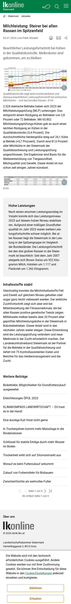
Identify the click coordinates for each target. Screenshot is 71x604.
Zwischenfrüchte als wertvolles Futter (27, 481)
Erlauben (35, 598)
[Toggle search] (57, 6)
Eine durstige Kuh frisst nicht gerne (25, 420)
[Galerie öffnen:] (35, 78)
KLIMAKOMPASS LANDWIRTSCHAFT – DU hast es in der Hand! (34, 409)
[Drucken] (51, 38)
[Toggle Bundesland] (46, 6)
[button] (66, 5)
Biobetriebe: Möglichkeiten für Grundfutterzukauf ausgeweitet (34, 387)
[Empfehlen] (58, 38)
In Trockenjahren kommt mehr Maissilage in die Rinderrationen (33, 431)
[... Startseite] (13, 6)
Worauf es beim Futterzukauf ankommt (28, 464)
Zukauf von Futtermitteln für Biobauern (28, 472)
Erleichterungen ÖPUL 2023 (20, 398)
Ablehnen (35, 588)
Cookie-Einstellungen (38, 573)
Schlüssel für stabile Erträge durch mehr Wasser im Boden (33, 444)
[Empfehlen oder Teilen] (66, 38)
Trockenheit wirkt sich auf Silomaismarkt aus (32, 455)
